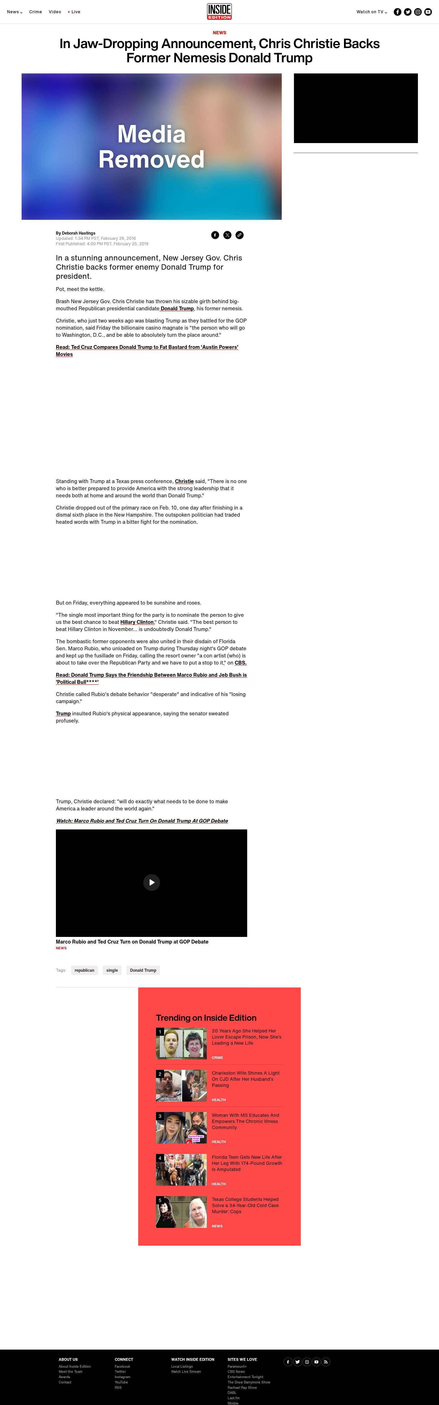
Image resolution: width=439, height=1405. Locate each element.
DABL (232, 1392)
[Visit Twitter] (297, 1362)
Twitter (120, 1371)
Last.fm (234, 1398)
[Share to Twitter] (227, 235)
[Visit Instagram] (307, 1362)
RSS (118, 1387)
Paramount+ (237, 1366)
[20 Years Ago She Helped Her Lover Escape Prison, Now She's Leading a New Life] (219, 1043)
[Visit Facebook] (288, 1362)
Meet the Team (70, 1371)
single (112, 970)
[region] (151, 883)
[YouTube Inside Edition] (428, 12)
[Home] (219, 12)
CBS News (236, 1371)
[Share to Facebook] (215, 235)
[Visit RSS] (325, 1362)
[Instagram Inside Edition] (418, 12)
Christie (184, 481)
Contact (65, 1382)
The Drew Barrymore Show (249, 1382)
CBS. (241, 662)
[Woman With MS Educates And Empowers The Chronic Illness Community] (219, 1128)
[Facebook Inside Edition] (397, 12)
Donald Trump (177, 308)
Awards (64, 1377)
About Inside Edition (75, 1366)
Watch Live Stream (186, 1371)
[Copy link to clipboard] (239, 235)
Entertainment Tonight (245, 1377)
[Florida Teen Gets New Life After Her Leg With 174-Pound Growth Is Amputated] (219, 1170)
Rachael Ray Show (242, 1387)
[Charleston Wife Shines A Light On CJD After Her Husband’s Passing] (219, 1086)
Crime (35, 12)
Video (55, 12)
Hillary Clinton (137, 622)
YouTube (121, 1382)
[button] (151, 882)
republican (84, 970)
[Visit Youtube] (316, 1362)
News (13, 12)
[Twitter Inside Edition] (408, 12)
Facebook (122, 1366)
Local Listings (182, 1366)
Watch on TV (370, 12)
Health (219, 1100)
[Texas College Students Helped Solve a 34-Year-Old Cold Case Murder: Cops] (219, 1212)
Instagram (122, 1377)
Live (76, 12)
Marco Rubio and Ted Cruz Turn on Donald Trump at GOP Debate (132, 941)
